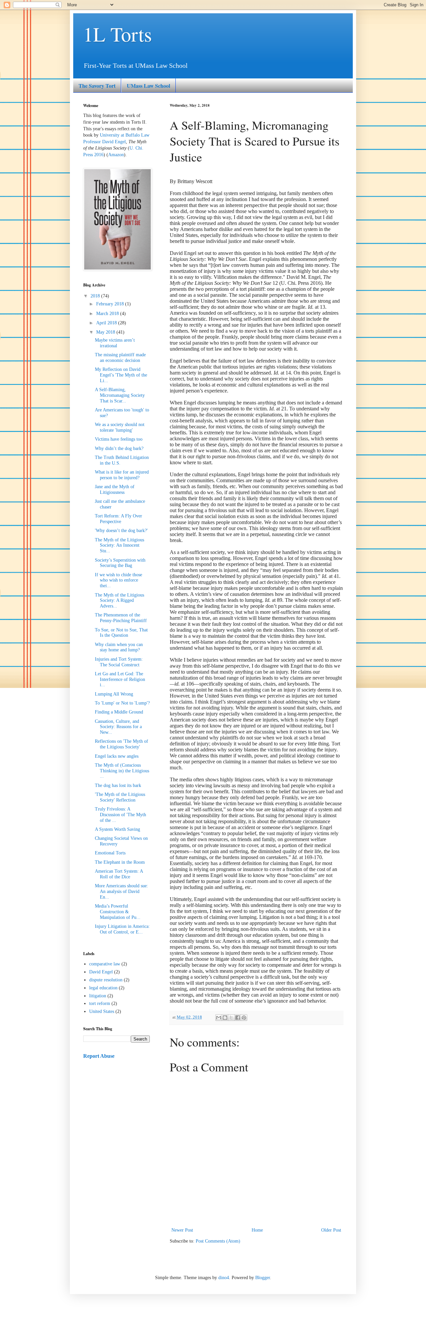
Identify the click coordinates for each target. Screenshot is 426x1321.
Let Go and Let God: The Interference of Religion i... (120, 679)
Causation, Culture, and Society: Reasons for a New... (118, 727)
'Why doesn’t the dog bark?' (121, 530)
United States (101, 1011)
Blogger (262, 1277)
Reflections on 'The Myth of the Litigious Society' (121, 744)
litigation (97, 995)
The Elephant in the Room (120, 862)
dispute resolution (105, 979)
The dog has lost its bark (118, 785)
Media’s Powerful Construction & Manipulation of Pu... (117, 912)
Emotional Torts (110, 852)
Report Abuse (98, 1056)
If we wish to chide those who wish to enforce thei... (118, 580)
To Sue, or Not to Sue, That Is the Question (121, 632)
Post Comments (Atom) (218, 1241)
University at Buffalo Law (124, 135)
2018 (96, 295)
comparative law (104, 963)
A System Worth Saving (117, 829)
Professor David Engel (104, 141)
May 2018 (106, 332)
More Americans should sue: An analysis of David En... (121, 891)
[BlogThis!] (225, 1017)
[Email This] (218, 1017)
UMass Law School (148, 85)
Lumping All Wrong (114, 694)
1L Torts (117, 34)
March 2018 (108, 313)
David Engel (101, 971)
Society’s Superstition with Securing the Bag (120, 563)
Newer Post (182, 1230)
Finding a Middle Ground (119, 712)
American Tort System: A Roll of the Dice (119, 874)
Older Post (331, 1230)
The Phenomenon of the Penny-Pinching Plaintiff (121, 617)
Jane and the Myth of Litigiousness (114, 489)
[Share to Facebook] (237, 1017)
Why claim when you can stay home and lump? (119, 647)
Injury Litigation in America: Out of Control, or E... (122, 929)
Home (257, 1230)
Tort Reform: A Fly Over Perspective (118, 518)
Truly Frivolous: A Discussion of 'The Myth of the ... (120, 815)
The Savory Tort (97, 85)
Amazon (116, 154)
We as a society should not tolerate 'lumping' (119, 427)
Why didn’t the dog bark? (119, 448)
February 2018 (110, 303)
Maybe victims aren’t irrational (115, 343)
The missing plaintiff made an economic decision (120, 357)
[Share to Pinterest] (244, 1017)
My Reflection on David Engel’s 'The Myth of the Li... (121, 375)
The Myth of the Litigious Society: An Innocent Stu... (119, 545)
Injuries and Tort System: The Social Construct (119, 662)
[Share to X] (231, 1017)
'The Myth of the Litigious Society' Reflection (120, 797)
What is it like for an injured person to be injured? (122, 475)
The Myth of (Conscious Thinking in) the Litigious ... (122, 771)
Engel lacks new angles (116, 756)
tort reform (99, 1003)
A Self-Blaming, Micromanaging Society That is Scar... (120, 395)
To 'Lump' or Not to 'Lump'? (122, 703)
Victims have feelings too (118, 439)
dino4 (223, 1277)
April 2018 (107, 322)
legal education (103, 987)
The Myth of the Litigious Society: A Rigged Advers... (119, 601)
